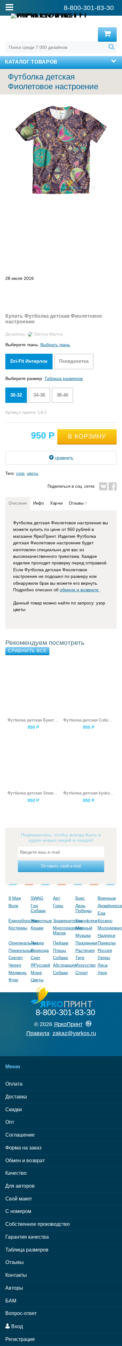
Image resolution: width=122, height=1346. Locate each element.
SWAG (37, 898)
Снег (35, 957)
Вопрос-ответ (21, 1313)
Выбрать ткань (55, 344)
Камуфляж (84, 920)
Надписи (106, 935)
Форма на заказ (23, 1147)
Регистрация (20, 1339)
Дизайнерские (107, 905)
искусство (84, 965)
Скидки (13, 1109)
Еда (101, 913)
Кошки (37, 927)
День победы (83, 908)
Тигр (79, 957)
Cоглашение (20, 1135)
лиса (103, 965)
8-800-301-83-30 (65, 1012)
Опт (9, 1122)
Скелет (15, 957)
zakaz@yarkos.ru (74, 1033)
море (36, 972)
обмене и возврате (80, 589)
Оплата (14, 1084)
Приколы (107, 942)
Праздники (84, 942)
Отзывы (14, 1262)
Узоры (104, 957)
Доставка (16, 1096)
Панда (37, 942)
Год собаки (38, 908)
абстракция (62, 965)
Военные (107, 898)
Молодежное (107, 927)
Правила (37, 1033)
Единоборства (18, 920)
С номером (18, 1211)
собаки (60, 972)
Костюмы (17, 927)
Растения (84, 950)
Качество (16, 1173)
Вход (16, 1326)
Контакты (16, 1275)
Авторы (14, 1288)
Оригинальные (18, 942)
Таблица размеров (63, 378)
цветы (32, 473)
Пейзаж (60, 942)
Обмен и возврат (25, 1160)
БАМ (10, 1300)
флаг (13, 979)
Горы (58, 905)
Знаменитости (62, 920)
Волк (13, 905)
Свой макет (18, 1198)
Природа (40, 950)
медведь (17, 972)
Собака (60, 957)
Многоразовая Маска (62, 930)
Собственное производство (37, 1224)
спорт (81, 972)
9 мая (14, 898)
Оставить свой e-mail (61, 866)
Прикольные (18, 950)
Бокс (80, 898)
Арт (56, 898)
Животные (40, 920)
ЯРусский (40, 965)
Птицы (59, 950)
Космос (105, 920)
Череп (14, 965)
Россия (105, 950)
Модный (83, 927)
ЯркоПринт (68, 1024)
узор (20, 473)
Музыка (83, 935)
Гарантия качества (27, 1237)
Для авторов (20, 1186)
